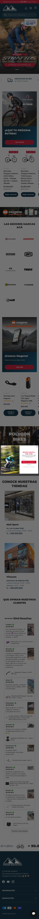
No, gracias (29, 464)
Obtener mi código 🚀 (29, 462)
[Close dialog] (37, 446)
